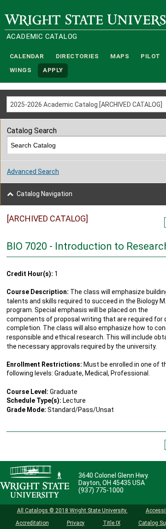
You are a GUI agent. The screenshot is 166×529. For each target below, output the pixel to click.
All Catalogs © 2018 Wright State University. (72, 510)
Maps (119, 56)
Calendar (27, 56)
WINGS (20, 70)
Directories (77, 56)
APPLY (53, 70)
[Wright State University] (34, 483)
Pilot (150, 56)
